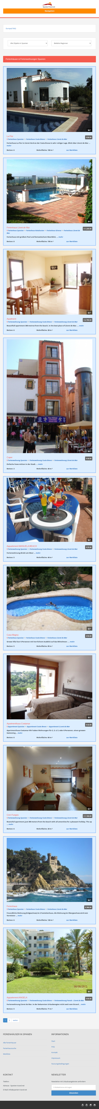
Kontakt (54, 1052)
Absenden (73, 1093)
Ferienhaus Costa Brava (35, 139)
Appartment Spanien (16, 726)
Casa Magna (12, 635)
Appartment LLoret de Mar (59, 726)
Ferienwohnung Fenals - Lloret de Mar (69, 1000)
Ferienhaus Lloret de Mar (57, 139)
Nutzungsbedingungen (60, 1064)
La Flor (10, 136)
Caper (9, 457)
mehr (9, 145)
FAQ (53, 1047)
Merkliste (6, 1054)
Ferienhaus (12, 906)
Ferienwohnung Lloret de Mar (65, 322)
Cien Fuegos (13, 815)
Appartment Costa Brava (36, 726)
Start (53, 1041)
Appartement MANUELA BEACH (22, 546)
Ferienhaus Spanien (16, 139)
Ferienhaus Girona (54, 230)
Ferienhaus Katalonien (35, 230)
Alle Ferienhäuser (9, 1042)
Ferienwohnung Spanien (17, 322)
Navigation (49, 11)
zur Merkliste (71, 150)
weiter (15, 1020)
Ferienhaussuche (9, 1048)
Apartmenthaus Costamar (18, 724)
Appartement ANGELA (17, 997)
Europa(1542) (11, 28)
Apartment (11, 319)
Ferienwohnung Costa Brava (41, 322)
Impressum (55, 1058)
